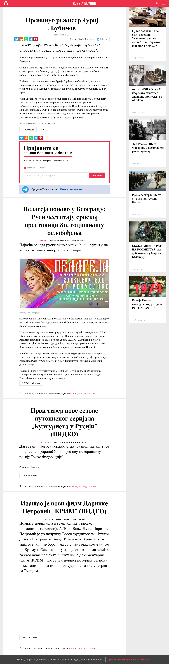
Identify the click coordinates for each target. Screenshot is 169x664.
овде (75, 659)
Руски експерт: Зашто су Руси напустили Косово (146, 199)
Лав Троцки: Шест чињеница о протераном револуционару (148, 148)
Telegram (104, 39)
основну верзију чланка (82, 393)
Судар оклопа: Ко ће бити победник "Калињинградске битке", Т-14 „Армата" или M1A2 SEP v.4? (146, 38)
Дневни (43, 168)
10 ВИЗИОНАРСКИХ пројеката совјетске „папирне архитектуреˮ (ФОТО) (147, 95)
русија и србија (31, 383)
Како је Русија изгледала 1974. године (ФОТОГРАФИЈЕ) (147, 304)
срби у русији (29, 476)
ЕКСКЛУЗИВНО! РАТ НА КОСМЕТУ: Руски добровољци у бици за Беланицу (147, 252)
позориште (28, 130)
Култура (44, 241)
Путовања (46, 442)
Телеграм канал (71, 189)
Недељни (31, 168)
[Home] (6, 3)
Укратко (43, 130)
